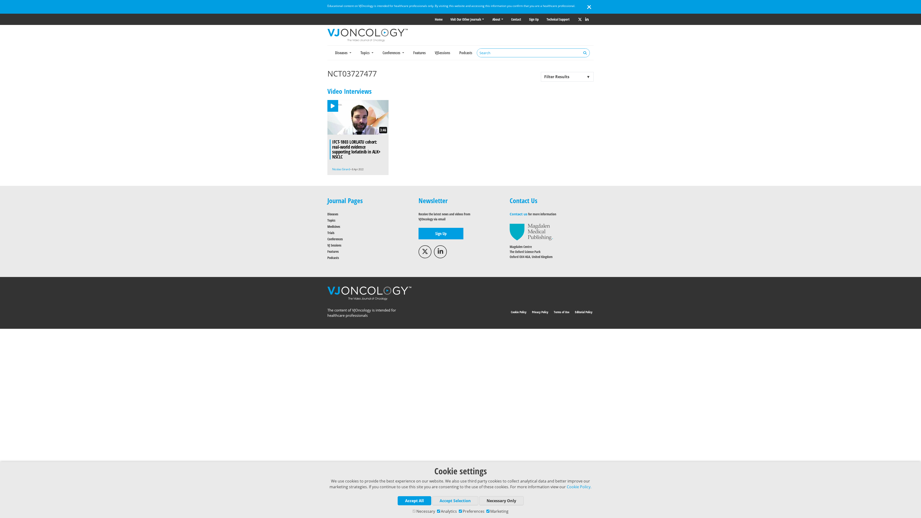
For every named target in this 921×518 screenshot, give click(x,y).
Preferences (473, 511)
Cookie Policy (518, 312)
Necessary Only (501, 500)
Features (419, 52)
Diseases (332, 214)
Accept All (414, 500)
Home (439, 19)
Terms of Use (561, 312)
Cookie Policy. (579, 486)
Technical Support (558, 19)
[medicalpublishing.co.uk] (531, 232)
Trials (330, 232)
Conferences (335, 239)
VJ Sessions (334, 245)
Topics (331, 220)
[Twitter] (580, 19)
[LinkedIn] (587, 19)
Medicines (333, 226)
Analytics (449, 511)
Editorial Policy (583, 312)
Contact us (518, 214)
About (496, 19)
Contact (516, 19)
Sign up (534, 19)
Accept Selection (455, 500)
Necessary (425, 511)
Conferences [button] (392, 52)
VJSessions (442, 52)
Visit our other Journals (465, 19)
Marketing (499, 511)
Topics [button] (365, 52)
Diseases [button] (341, 52)
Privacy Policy (540, 312)
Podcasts (465, 52)
